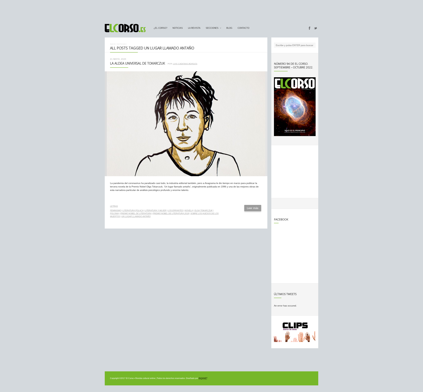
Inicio (113, 44)
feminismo (115, 210)
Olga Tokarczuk (203, 210)
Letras (114, 206)
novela (189, 210)
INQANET (203, 378)
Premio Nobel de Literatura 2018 (171, 213)
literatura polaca (133, 210)
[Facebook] (309, 28)
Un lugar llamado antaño (136, 216)
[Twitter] (315, 28)
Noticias (178, 28)
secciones (212, 28)
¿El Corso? (160, 28)
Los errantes (175, 210)
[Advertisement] (211, 10)
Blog (229, 28)
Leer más (252, 208)
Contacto (243, 28)
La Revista (194, 28)
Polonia (114, 213)
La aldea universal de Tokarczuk (137, 63)
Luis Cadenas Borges (185, 64)
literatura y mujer (155, 210)
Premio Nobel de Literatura (135, 213)
